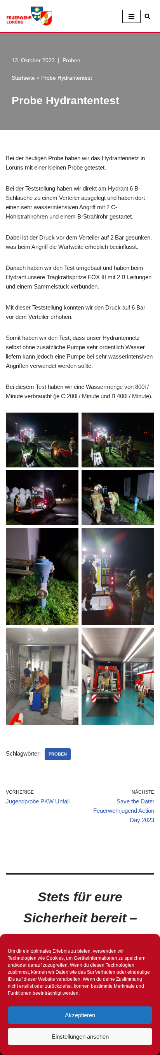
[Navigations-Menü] (131, 16)
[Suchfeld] (147, 16)
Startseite (23, 78)
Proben (71, 60)
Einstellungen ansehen (80, 1036)
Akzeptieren (80, 1015)
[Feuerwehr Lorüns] (29, 16)
